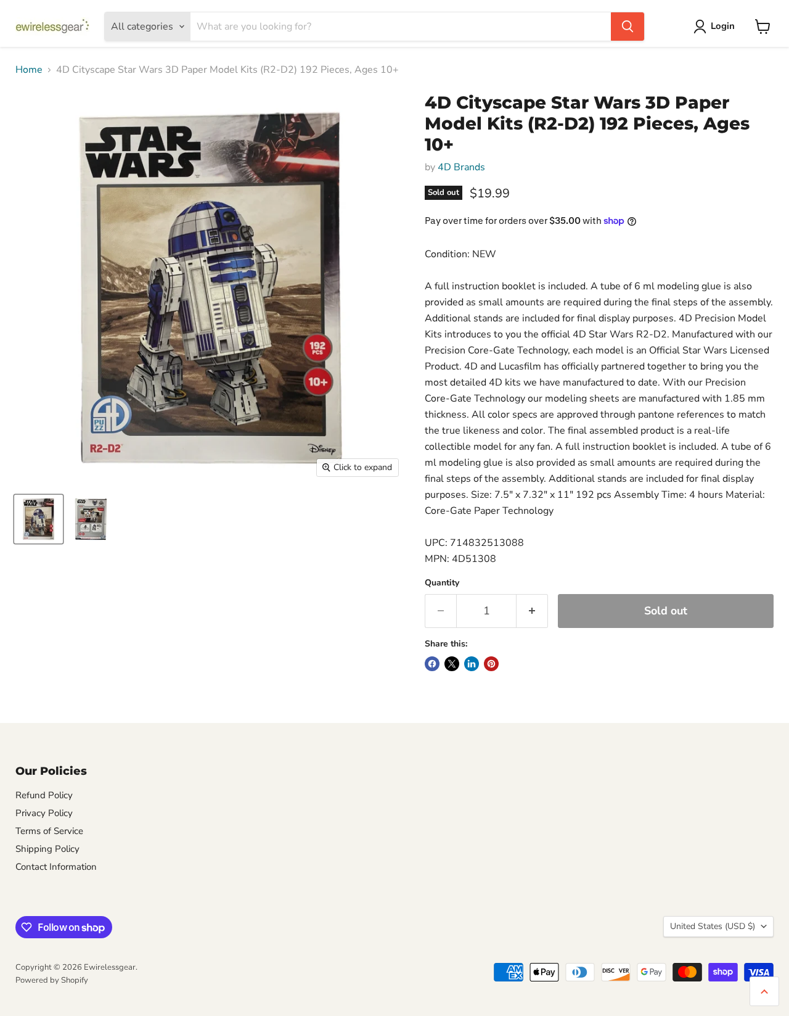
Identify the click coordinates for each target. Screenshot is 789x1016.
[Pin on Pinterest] (491, 663)
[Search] (627, 26)
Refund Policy (44, 795)
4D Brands (461, 167)
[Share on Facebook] (432, 663)
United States (712, 926)
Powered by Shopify (51, 980)
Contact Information (56, 867)
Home (29, 69)
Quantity (442, 583)
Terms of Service (49, 831)
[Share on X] (451, 663)
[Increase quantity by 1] (532, 611)
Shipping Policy (47, 849)
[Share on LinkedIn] (471, 663)
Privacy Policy (44, 813)
